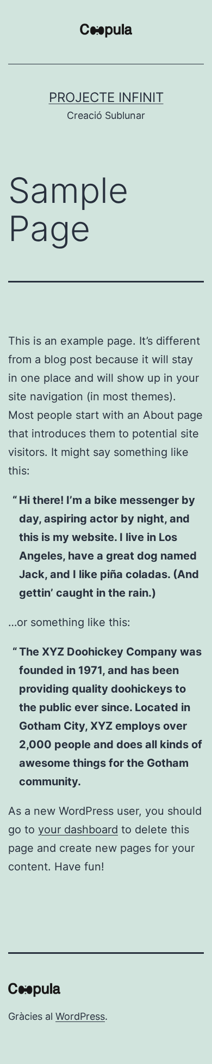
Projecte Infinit (106, 97)
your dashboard (78, 829)
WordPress (80, 1016)
